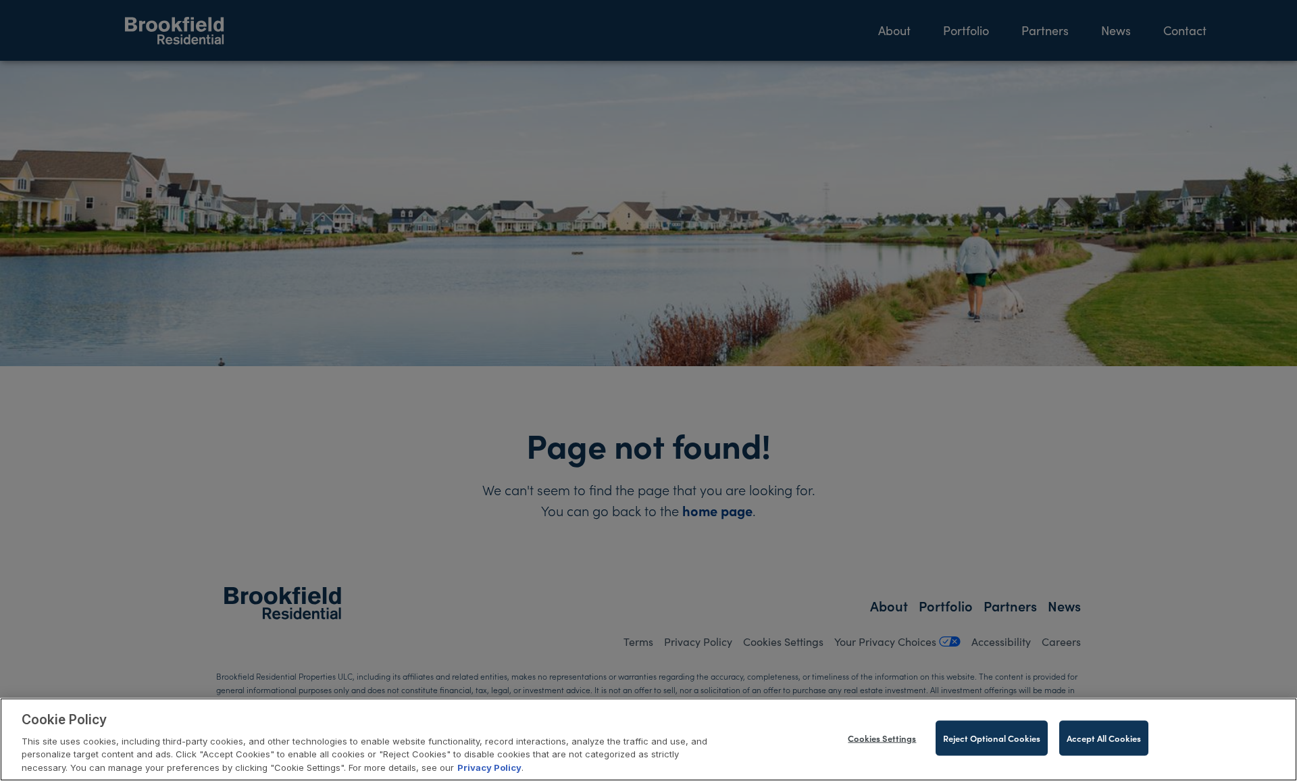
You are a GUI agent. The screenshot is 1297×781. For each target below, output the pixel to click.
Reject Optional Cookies (991, 738)
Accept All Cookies (1104, 738)
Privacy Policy (489, 766)
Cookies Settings (882, 738)
